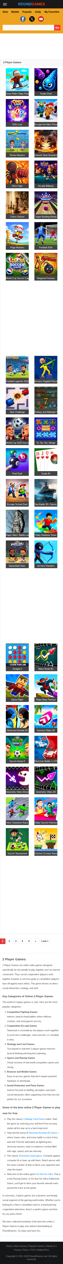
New (5, 12)
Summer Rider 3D (46, 730)
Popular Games (36, 1246)
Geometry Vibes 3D (46, 792)
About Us (51, 1246)
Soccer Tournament (17, 853)
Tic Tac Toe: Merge (45, 442)
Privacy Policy (21, 1250)
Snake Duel (46, 93)
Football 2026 (45, 247)
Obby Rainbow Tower (46, 535)
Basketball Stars (17, 565)
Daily (38, 12)
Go (57, 27)
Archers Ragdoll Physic (45, 381)
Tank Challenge (17, 412)
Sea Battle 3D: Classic (46, 504)
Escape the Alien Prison (45, 124)
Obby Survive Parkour (46, 822)
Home (9, 1246)
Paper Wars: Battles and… (17, 535)
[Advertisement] (31, 46)
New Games (20, 1246)
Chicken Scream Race (45, 853)
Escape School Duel (17, 504)
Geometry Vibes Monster (17, 792)
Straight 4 (17, 669)
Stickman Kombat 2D (17, 730)
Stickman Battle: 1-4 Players (45, 761)
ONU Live (17, 124)
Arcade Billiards (46, 186)
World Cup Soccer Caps (17, 278)
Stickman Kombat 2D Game (43, 1132)
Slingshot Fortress (46, 278)
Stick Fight (17, 186)
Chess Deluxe (17, 216)
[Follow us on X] (31, 19)
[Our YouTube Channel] (40, 19)
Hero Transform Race (17, 822)
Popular (27, 12)
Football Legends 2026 (17, 381)
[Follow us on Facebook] (22, 19)
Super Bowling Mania (45, 216)
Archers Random (45, 565)
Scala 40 (45, 473)
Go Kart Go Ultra (44, 1174)
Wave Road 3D (45, 669)
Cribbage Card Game (34, 1119)
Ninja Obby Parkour (46, 699)
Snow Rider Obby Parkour (17, 93)
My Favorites (51, 12)
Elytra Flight (17, 699)
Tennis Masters (17, 155)
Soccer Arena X (17, 761)
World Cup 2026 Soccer (17, 442)
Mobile (15, 12)
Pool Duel (17, 473)
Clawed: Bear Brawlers (45, 155)
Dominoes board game (30, 1155)
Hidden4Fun (43, 1250)
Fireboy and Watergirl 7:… (45, 412)
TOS (32, 1250)
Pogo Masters (17, 247)
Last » (44, 941)
